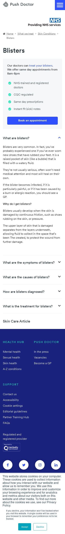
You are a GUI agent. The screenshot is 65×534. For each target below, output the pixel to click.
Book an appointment (32, 120)
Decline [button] (40, 526)
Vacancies (40, 357)
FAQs (6, 423)
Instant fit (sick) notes (27, 109)
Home (9, 34)
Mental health (12, 352)
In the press (41, 352)
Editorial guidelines (15, 411)
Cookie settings (13, 406)
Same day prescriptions (28, 102)
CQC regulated (23, 94)
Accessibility (11, 400)
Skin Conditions (46, 34)
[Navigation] (60, 5)
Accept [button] (24, 526)
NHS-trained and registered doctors (31, 85)
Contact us (10, 394)
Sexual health (11, 357)
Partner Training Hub (16, 417)
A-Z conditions (12, 369)
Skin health (10, 363)
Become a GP (42, 363)
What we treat (26, 34)
